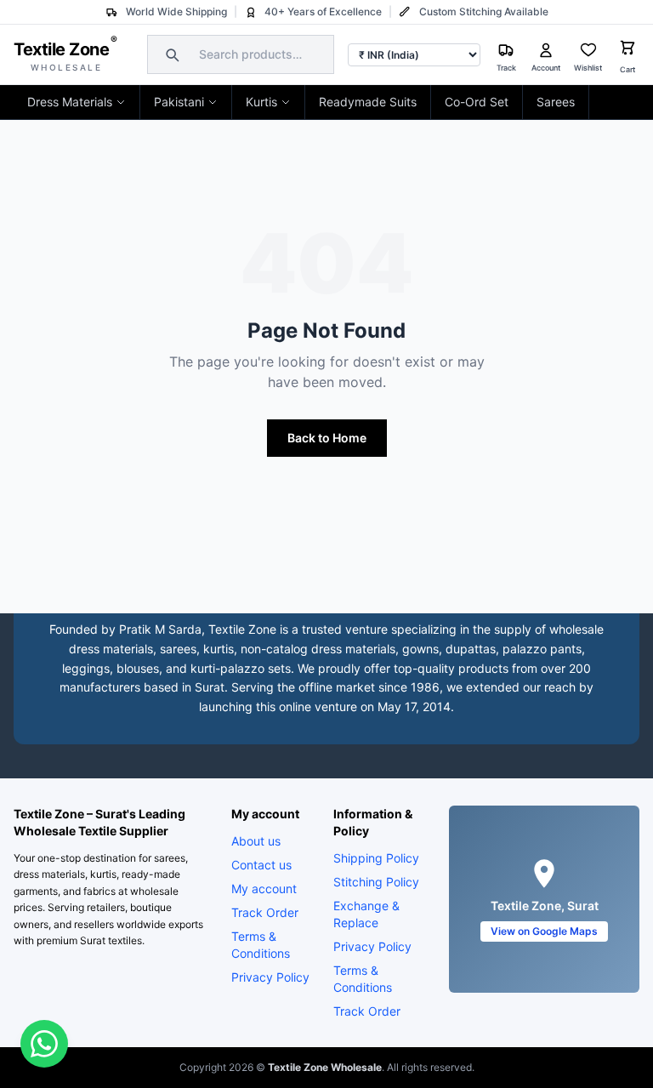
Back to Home (326, 437)
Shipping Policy (376, 858)
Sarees (556, 101)
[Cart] (627, 50)
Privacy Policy (270, 977)
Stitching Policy (376, 881)
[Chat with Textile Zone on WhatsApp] (44, 1044)
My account (264, 888)
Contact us (261, 864)
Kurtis (261, 101)
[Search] (170, 54)
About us (256, 841)
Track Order (264, 912)
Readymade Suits (368, 101)
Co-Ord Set (476, 101)
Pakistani (179, 101)
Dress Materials (69, 101)
